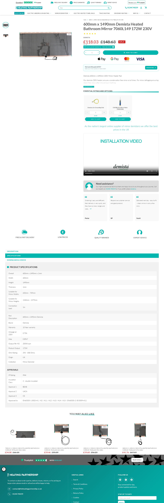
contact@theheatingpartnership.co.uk (27, 489)
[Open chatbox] (4, 469)
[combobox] (84, 8)
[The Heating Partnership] (23, 474)
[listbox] (80, 440)
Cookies (76, 498)
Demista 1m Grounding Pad (96, 107)
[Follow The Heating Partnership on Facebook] (126, 480)
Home (85, 19)
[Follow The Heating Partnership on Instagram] (120, 480)
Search (75, 480)
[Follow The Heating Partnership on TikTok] (131, 480)
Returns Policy (78, 493)
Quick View (96, 101)
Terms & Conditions (80, 484)
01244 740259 (132, 8)
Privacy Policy (78, 489)
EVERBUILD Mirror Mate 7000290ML (120, 108)
